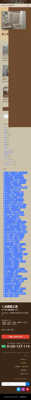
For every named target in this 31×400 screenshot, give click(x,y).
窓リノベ (12, 271)
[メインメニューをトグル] (27, 5)
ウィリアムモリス (9, 180)
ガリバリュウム (19, 195)
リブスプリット (8, 288)
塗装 (17, 244)
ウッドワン (7, 182)
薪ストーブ (22, 269)
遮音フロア (20, 212)
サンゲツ (7, 209)
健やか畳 (24, 227)
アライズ (7, 175)
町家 (6, 271)
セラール (19, 229)
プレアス (17, 264)
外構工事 (7, 195)
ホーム (26, 356)
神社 (6, 227)
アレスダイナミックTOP (17, 175)
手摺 (6, 239)
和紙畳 (6, 293)
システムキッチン (16, 209)
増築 (6, 234)
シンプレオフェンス (21, 222)
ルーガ (6, 291)
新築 (5, 147)
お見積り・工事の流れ (21, 366)
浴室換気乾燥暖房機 (9, 283)
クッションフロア (20, 199)
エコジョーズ (8, 185)
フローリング (8, 261)
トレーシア (22, 244)
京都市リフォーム (9, 199)
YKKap (16, 296)
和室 (12, 293)
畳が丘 (10, 236)
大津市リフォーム (9, 164)
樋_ (12, 241)
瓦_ (19, 190)
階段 (26, 187)
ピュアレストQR (18, 256)
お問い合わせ (24, 374)
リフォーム (17, 286)
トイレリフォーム (9, 244)
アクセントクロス (23, 172)
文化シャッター (8, 264)
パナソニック (8, 254)
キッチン (6, 128)
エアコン (15, 182)
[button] (15, 359)
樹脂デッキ (17, 224)
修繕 (6, 214)
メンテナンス (8, 278)
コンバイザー (15, 207)
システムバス (8, 212)
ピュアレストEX (8, 256)
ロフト (20, 291)
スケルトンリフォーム (15, 227)
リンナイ (17, 288)
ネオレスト (22, 249)
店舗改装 (6, 154)
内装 (5, 142)
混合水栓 (7, 207)
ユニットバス (8, 281)
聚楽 (23, 224)
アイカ (6, 172)
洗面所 (19, 232)
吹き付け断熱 (15, 259)
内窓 (17, 180)
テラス (15, 239)
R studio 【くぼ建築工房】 (8, 5)
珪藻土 (20, 202)
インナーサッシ (8, 177)
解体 (21, 187)
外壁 (5, 140)
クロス (15, 202)
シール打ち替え (8, 224)
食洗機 (22, 214)
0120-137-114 (20, 2)
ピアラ (25, 254)
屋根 (5, 137)
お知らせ (23, 359)
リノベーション (8, 149)
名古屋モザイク (13, 246)
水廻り (25, 271)
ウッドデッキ (23, 180)
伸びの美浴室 (8, 251)
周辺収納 (16, 214)
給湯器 (20, 197)
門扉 (15, 278)
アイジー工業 (14, 172)
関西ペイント (8, 192)
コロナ (24, 204)
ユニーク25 (16, 281)
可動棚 (14, 190)
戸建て (6, 157)
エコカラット (22, 182)
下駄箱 (6, 204)
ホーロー (16, 266)
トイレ (6, 135)
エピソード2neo (17, 185)
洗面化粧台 (7, 232)
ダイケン (21, 236)
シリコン (7, 217)
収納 (11, 214)
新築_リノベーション (10, 222)
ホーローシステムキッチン (11, 269)
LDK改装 (24, 293)
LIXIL (6, 296)
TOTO (11, 296)
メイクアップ (19, 276)
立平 (16, 236)
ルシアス (23, 288)
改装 (17, 187)
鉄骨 (11, 239)
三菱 (17, 273)
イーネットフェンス (19, 177)
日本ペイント (15, 249)
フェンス (7, 259)
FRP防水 (17, 293)
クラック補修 (8, 202)
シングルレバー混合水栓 (10, 219)
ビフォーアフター (9, 162)
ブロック (23, 261)
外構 (5, 145)
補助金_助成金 (8, 152)
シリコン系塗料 (15, 217)
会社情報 (23, 370)
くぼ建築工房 (10, 306)
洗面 (5, 132)
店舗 (21, 239)
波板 (20, 246)
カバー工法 (7, 190)
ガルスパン (7, 197)
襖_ (21, 259)
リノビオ (19, 283)
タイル (11, 234)
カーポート (16, 192)
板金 (21, 251)
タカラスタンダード (19, 234)
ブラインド (16, 261)
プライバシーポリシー (21, 379)
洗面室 (14, 232)
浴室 (5, 130)
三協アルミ (22, 207)
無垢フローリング (9, 276)
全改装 (25, 232)
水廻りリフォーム (9, 273)
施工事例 (23, 363)
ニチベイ (7, 249)
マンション (7, 159)
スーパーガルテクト (9, 229)
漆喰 (15, 212)
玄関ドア (13, 204)
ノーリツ (16, 251)
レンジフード (14, 291)
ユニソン (25, 278)
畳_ (6, 236)
